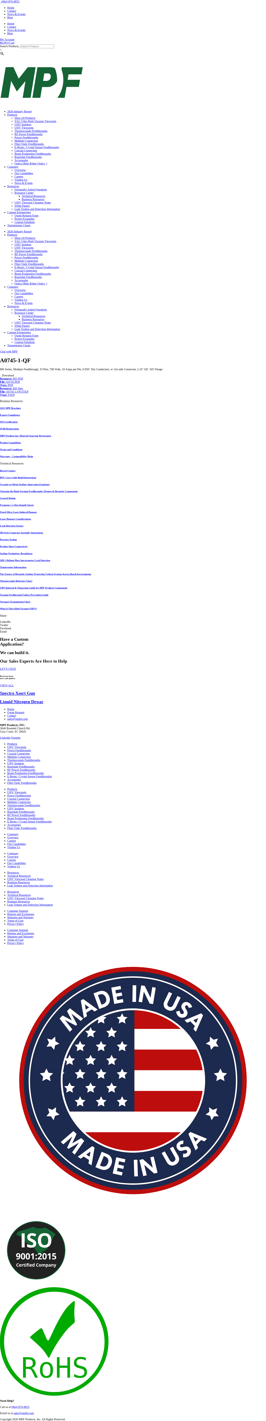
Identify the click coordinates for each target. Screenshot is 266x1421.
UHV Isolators (22, 124)
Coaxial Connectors (25, 150)
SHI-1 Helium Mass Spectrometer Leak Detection (25, 560)
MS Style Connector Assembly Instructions (21, 532)
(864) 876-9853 (9, 1)
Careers (18, 176)
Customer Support (17, 910)
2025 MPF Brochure (10, 408)
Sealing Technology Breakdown (16, 553)
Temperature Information (13, 567)
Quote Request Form (26, 215)
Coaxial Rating (8, 498)
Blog (10, 17)
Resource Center (23, 192)
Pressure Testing (8, 539)
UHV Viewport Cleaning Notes (32, 202)
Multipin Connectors (26, 140)
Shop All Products (24, 118)
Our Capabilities (23, 173)
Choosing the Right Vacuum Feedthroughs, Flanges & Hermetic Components (39, 491)
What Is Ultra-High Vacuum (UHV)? (18, 608)
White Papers (22, 205)
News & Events (16, 14)
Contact (11, 10)
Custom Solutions (24, 222)
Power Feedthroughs (26, 137)
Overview (20, 170)
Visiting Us (20, 179)
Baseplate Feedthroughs (28, 157)
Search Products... (10, 46)
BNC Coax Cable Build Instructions (18, 477)
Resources (13, 186)
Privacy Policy (15, 923)
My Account (7, 39)
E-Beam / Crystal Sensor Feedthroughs (36, 147)
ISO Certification (9, 422)
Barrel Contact (7, 470)
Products (12, 114)
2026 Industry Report (19, 111)
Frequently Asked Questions (30, 189)
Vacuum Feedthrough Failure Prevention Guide (24, 595)
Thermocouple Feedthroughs (30, 131)
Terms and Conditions (11, 449)
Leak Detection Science (12, 525)
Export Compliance (10, 415)
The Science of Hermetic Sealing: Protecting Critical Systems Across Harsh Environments (45, 574)
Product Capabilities (10, 442)
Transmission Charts (18, 225)
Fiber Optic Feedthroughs (29, 144)
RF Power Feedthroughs (28, 134)
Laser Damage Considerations (15, 519)
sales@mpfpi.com (23, 1413)
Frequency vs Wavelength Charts (17, 505)
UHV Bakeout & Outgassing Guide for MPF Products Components (33, 587)
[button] (133, 622)
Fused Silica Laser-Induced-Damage (18, 512)
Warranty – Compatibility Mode (16, 456)
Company (12, 166)
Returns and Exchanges (20, 914)
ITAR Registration (9, 428)
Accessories (21, 160)
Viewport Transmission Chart (15, 601)
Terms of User (15, 920)
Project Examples (24, 218)
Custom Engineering (19, 212)
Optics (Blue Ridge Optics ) (30, 163)
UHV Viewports (23, 127)
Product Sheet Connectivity (14, 546)
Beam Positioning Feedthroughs (32, 153)
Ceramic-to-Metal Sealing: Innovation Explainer (25, 484)
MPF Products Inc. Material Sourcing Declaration (25, 435)
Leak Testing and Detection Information (37, 209)
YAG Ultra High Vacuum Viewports (35, 121)
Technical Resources (33, 196)
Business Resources (33, 199)
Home (10, 7)
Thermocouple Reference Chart (16, 581)
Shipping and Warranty (20, 917)
